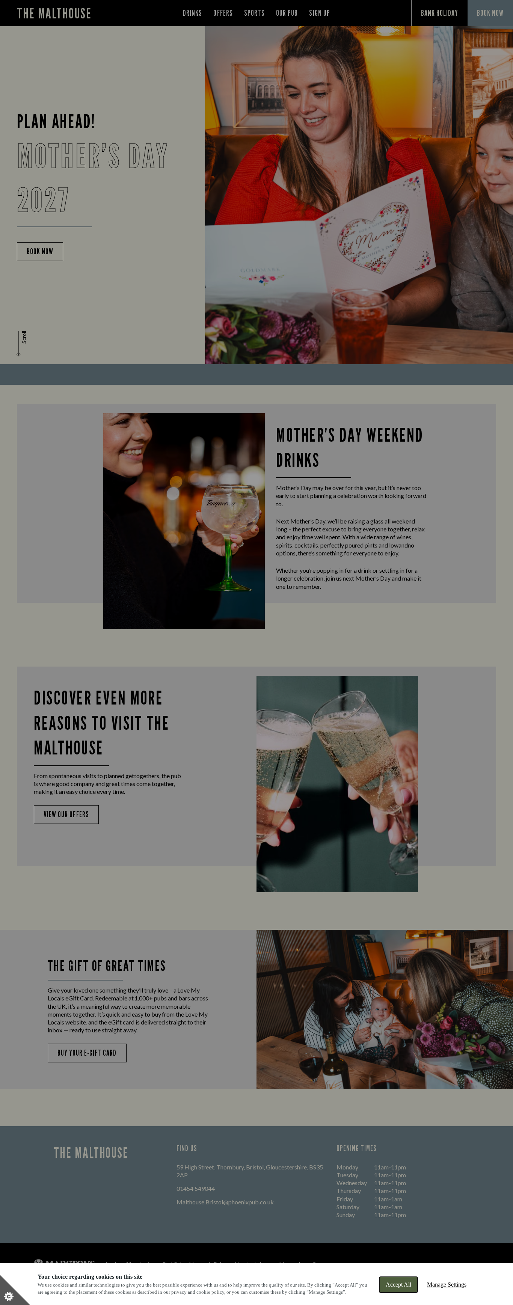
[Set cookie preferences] (15, 1290)
